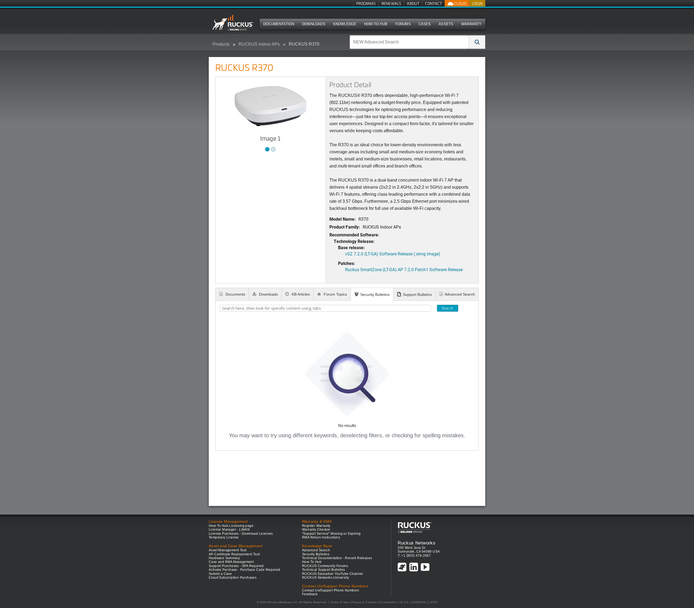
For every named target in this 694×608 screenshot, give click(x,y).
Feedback (309, 594)
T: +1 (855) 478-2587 (414, 556)
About (413, 3)
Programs (366, 3)
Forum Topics (335, 294)
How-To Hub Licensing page (231, 526)
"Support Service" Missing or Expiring (331, 534)
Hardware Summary (224, 558)
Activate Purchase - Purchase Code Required (244, 570)
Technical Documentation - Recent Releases (337, 558)
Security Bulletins (375, 294)
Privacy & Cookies (364, 602)
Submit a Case (220, 574)
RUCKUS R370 (304, 44)
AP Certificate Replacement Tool (234, 554)
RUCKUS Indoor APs (259, 44)
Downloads (313, 24)
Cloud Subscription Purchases (232, 578)
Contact (433, 3)
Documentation (278, 24)
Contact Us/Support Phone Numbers (330, 590)
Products (221, 44)
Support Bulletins (417, 294)
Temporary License (224, 537)
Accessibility (387, 602)
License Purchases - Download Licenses (241, 534)
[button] (477, 42)
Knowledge (344, 24)
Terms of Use (339, 602)
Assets (446, 24)
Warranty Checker (316, 529)
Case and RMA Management (231, 562)
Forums (403, 24)
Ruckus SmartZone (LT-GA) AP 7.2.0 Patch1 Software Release (404, 269)
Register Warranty (316, 526)
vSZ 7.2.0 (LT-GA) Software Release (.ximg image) (392, 253)
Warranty (471, 24)
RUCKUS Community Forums (325, 566)
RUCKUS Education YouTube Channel (332, 574)
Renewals (391, 3)
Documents (234, 294)
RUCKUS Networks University (325, 578)
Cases (425, 24)
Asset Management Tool (227, 550)
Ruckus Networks (416, 542)
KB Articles (300, 294)
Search (447, 308)
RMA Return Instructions (321, 537)
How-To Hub (375, 24)
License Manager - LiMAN (229, 529)
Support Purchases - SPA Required (236, 566)
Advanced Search (460, 294)
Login (477, 3)
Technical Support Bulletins (323, 570)
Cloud (460, 3)
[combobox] (409, 42)
